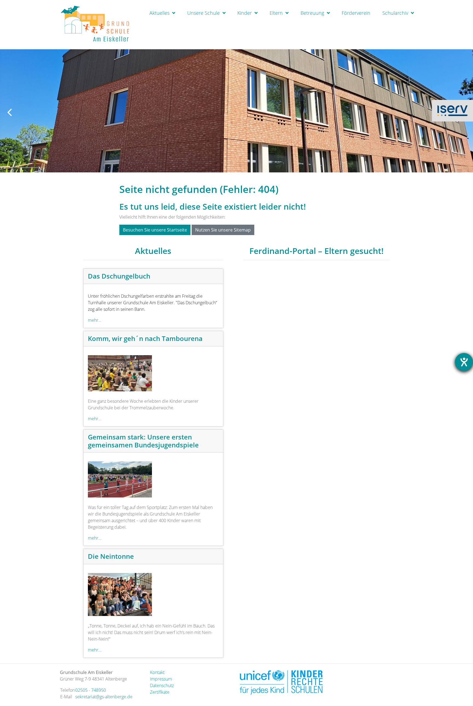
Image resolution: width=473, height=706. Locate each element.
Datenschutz (162, 685)
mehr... (95, 320)
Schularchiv (395, 13)
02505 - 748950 (90, 690)
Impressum (161, 679)
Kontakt (157, 672)
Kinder (244, 13)
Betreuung (312, 13)
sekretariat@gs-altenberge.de (103, 697)
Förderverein (356, 13)
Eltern (276, 13)
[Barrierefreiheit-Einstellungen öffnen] (464, 362)
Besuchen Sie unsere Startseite (155, 230)
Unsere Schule (203, 13)
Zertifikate (159, 692)
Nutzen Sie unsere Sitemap (223, 230)
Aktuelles (159, 13)
